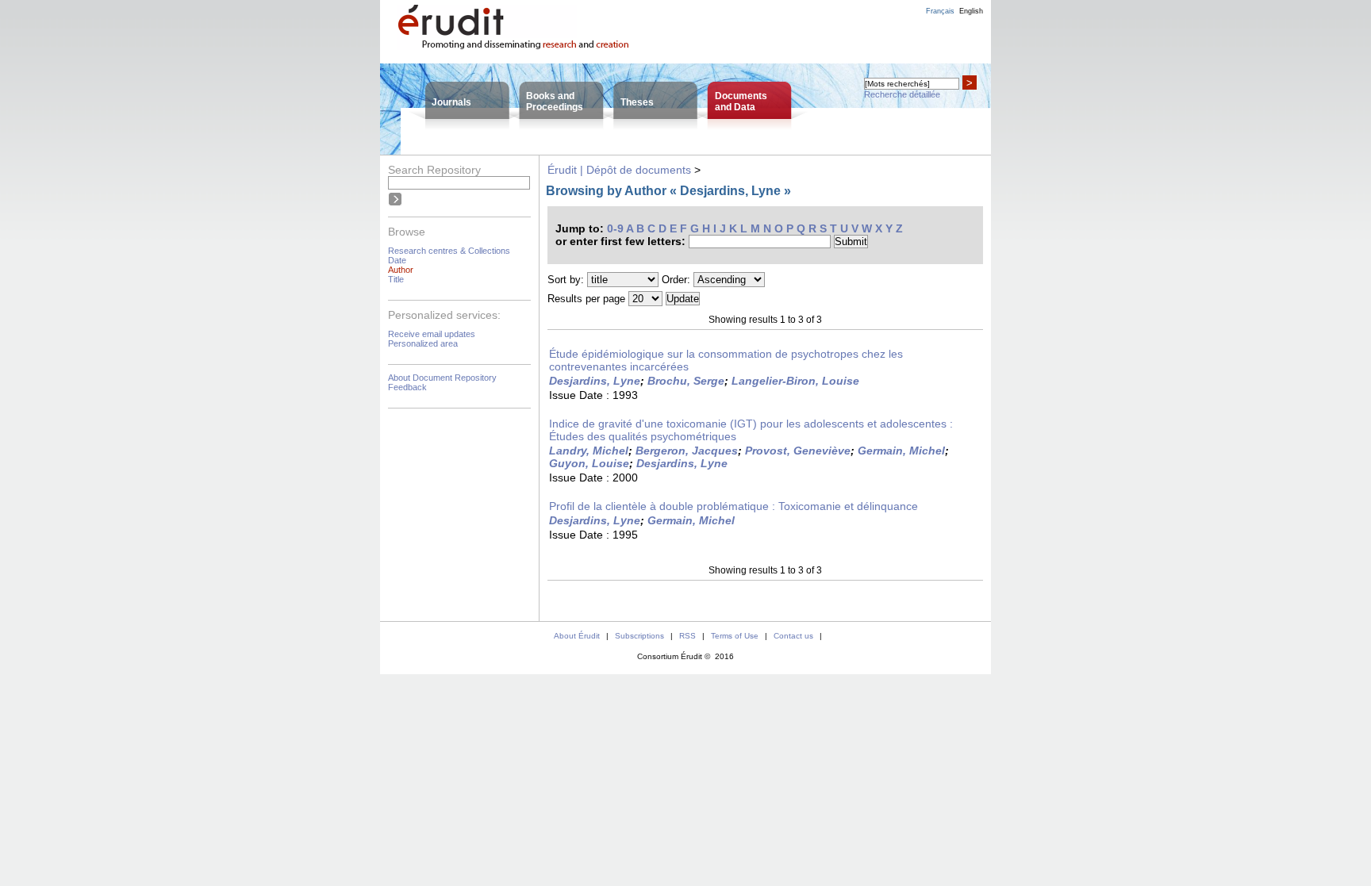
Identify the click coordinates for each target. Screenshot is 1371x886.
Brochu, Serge (685, 380)
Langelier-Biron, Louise (795, 380)
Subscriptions (639, 635)
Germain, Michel (901, 450)
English (971, 11)
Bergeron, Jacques (687, 450)
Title (396, 279)
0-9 (615, 228)
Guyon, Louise (589, 463)
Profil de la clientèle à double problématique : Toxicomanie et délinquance (733, 506)
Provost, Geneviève (798, 450)
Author (400, 269)
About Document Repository (442, 377)
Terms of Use (734, 635)
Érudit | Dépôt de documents (619, 169)
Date (397, 260)
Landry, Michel (588, 450)
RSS (687, 635)
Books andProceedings (554, 101)
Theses (637, 102)
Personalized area (423, 343)
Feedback (407, 387)
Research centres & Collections (449, 250)
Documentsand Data (741, 101)
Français (940, 11)
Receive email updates (431, 334)
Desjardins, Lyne (594, 380)
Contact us (793, 635)
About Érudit (577, 635)
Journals (451, 102)
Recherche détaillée (902, 94)
